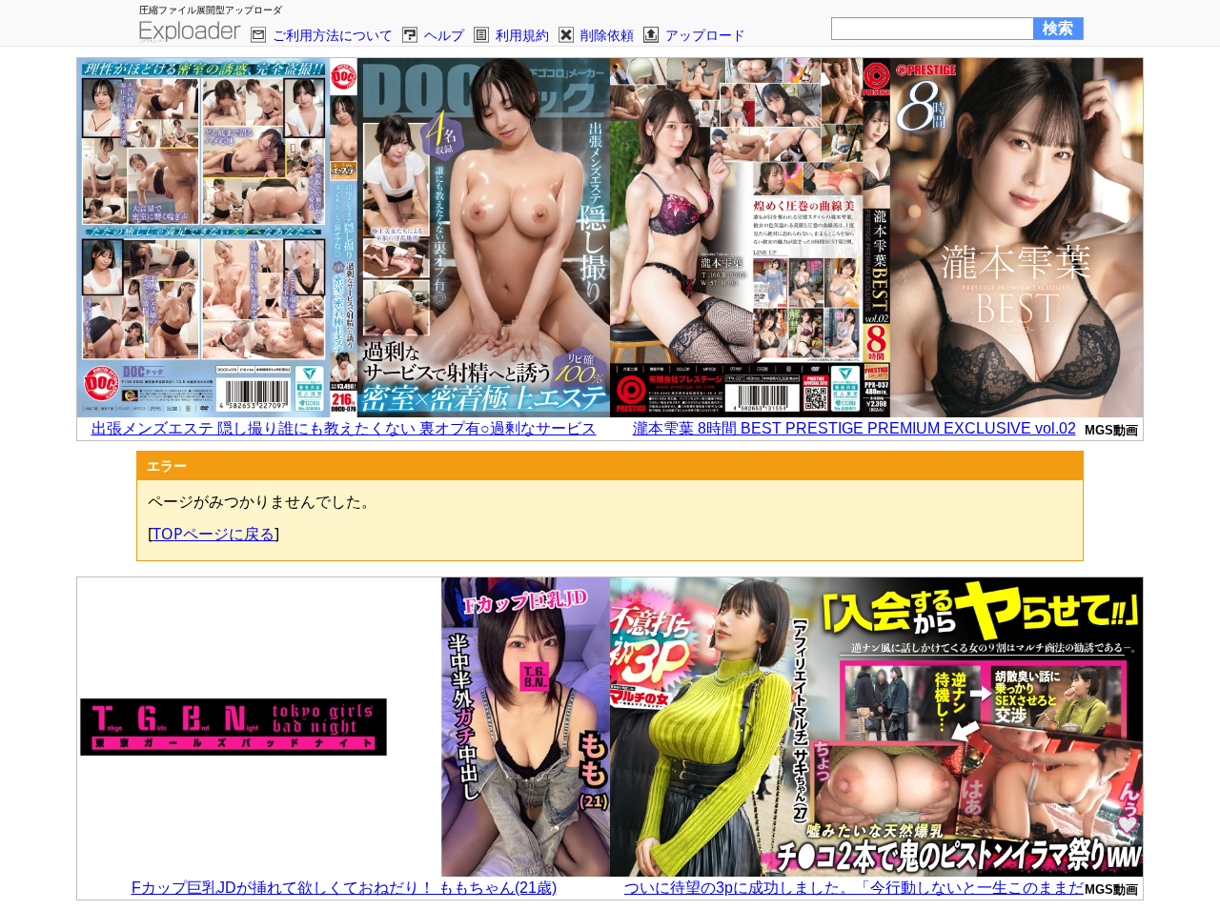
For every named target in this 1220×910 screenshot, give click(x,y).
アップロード (705, 35)
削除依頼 (607, 35)
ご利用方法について (333, 35)
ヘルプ (444, 35)
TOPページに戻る (213, 533)
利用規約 (522, 35)
